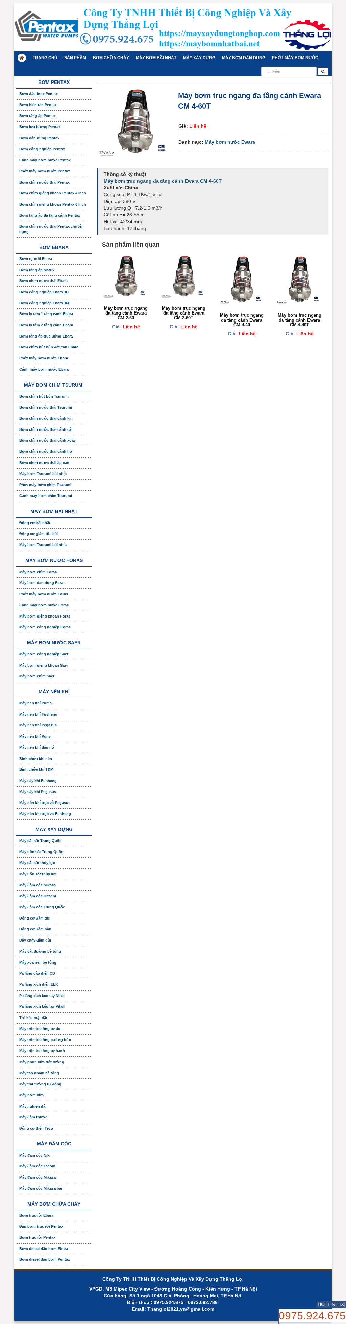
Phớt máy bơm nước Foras (43, 594)
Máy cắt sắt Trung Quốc (40, 841)
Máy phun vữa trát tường (41, 1062)
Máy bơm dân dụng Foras (42, 583)
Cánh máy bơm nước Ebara (44, 369)
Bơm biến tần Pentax (38, 105)
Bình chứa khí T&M (36, 769)
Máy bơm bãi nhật (156, 57)
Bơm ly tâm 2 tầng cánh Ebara (46, 325)
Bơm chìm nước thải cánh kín (46, 418)
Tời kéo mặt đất (33, 1018)
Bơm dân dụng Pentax (39, 138)
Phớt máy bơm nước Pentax (44, 171)
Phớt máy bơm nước (295, 57)
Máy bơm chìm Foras (38, 572)
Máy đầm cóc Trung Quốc (42, 907)
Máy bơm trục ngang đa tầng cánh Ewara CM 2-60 (126, 313)
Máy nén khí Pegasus (38, 725)
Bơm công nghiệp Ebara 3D (44, 292)
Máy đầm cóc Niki (34, 1155)
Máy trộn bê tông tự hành (42, 1051)
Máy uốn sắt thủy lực (38, 874)
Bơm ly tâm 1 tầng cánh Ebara (46, 314)
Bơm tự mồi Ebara (35, 259)
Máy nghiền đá (32, 1106)
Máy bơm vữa (31, 1095)
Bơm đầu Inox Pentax (38, 94)
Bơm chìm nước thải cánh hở (45, 451)
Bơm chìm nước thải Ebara (43, 281)
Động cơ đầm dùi (34, 918)
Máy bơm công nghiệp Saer (43, 654)
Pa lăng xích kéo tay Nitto (42, 996)
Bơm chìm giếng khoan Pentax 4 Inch (52, 193)
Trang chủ (45, 57)
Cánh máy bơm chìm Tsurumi (45, 496)
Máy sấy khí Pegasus (37, 792)
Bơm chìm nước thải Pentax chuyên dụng (51, 229)
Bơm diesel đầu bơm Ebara (43, 1249)
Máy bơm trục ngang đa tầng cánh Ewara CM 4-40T (299, 319)
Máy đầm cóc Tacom (37, 1166)
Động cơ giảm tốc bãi (38, 534)
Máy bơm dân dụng (243, 57)
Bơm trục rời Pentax (37, 1237)
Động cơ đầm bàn (35, 929)
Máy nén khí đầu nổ (36, 747)
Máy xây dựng (199, 57)
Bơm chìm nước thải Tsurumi (45, 407)
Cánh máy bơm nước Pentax (45, 160)
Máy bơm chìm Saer (36, 676)
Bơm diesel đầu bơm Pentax (44, 1259)
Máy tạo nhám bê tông (39, 1073)
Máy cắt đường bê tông (40, 951)
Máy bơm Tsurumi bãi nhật (43, 474)
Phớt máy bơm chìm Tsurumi (45, 485)
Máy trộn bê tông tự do (39, 1029)
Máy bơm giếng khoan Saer (43, 665)
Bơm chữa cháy (111, 57)
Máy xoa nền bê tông (37, 962)
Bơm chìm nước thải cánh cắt (46, 429)
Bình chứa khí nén (35, 759)
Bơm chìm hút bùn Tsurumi (44, 396)
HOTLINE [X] (331, 1304)
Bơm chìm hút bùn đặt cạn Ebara (48, 347)
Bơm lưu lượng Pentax (39, 127)
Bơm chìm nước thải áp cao (44, 463)
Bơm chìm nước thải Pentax (44, 182)
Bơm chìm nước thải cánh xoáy (47, 440)
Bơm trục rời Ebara (36, 1215)
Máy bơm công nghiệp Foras (45, 627)
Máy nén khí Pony (35, 736)
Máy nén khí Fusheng (38, 714)
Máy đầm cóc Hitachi (37, 896)
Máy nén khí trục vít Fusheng (45, 814)
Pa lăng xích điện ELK (38, 984)
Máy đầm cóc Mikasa (37, 885)
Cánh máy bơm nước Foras (44, 605)
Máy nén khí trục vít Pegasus (44, 802)
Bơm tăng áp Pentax (37, 116)
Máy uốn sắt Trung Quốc (41, 852)
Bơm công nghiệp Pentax (42, 149)
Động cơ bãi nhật (34, 523)
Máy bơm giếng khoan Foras (44, 616)
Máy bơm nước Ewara (230, 142)
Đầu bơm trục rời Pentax (41, 1226)
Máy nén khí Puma (35, 703)
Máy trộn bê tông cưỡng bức (45, 1040)
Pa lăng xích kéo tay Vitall (42, 1006)
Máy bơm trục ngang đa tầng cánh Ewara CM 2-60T (183, 313)
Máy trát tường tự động (40, 1084)
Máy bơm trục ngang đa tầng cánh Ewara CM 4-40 (242, 319)
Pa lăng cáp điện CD (37, 973)
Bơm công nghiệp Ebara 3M (44, 303)
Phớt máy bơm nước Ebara (43, 358)
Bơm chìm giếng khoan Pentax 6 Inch (52, 204)
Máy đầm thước (33, 1117)
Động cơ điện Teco (36, 1128)
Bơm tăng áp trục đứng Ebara (46, 336)
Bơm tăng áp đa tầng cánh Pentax (49, 215)
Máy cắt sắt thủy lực (37, 863)
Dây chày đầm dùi (35, 940)
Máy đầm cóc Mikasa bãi (40, 1188)
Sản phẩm (75, 57)
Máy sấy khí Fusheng (38, 781)
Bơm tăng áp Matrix (36, 270)
